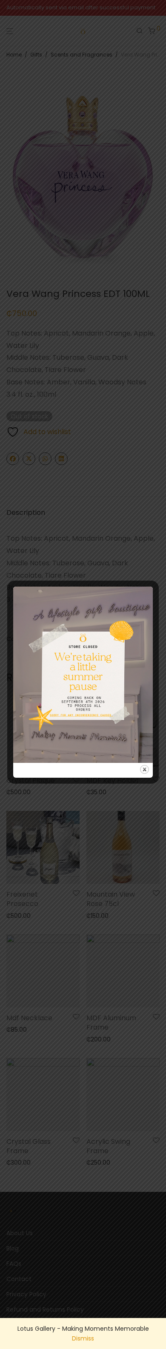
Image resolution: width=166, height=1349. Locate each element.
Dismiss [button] (83, 1338)
